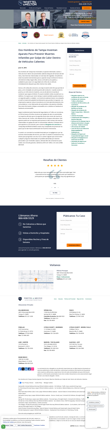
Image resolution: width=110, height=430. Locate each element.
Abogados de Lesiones (52, 124)
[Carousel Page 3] (58, 187)
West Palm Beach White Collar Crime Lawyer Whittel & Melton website (37, 391)
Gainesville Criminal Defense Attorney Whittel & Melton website (35, 386)
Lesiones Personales (77, 115)
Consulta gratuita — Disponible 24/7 (80, 2)
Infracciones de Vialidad (78, 126)
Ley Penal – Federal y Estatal (79, 125)
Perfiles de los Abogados (35, 8)
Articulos (24, 43)
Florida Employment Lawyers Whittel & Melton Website (33, 410)
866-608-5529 (85, 4)
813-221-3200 (67, 279)
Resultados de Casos (62, 8)
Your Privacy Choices (27, 382)
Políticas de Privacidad (69, 299)
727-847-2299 (80, 316)
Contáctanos (87, 8)
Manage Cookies (48, 382)
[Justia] (29, 369)
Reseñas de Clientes (75, 8)
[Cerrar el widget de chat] (106, 389)
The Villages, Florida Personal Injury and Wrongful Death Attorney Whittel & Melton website (43, 404)
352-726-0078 (54, 333)
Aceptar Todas (9, 425)
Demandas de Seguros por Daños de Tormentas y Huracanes (78, 143)
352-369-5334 (54, 348)
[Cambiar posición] (103, 389)
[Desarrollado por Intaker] (99, 427)
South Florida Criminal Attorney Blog (28, 408)
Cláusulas (60, 299)
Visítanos (55, 265)
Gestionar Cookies (39, 425)
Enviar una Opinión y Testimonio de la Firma (55, 198)
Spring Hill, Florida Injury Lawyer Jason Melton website (33, 399)
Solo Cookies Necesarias (25, 425)
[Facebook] (19, 369)
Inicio (55, 299)
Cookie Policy (38, 382)
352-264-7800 (80, 348)
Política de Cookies (8, 422)
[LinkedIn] (26, 369)
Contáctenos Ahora (74, 245)
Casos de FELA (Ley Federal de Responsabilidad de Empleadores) (80, 130)
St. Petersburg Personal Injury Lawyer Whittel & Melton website (35, 388)
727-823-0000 (29, 333)
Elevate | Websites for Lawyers (81, 426)
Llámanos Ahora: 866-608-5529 (28, 217)
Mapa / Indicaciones (63, 277)
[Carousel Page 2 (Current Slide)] (55, 187)
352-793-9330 (29, 348)
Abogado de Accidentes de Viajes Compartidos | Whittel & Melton (80, 112)
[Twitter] (23, 369)
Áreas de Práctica (48, 8)
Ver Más (55, 192)
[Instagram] (32, 369)
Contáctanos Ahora (79, 86)
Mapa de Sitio (80, 299)
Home (19, 43)
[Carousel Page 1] (51, 187)
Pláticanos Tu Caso (74, 215)
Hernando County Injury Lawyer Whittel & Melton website (34, 395)
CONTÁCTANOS (85, 21)
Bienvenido (23, 8)
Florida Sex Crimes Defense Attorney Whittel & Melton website (35, 401)
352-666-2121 (54, 318)
